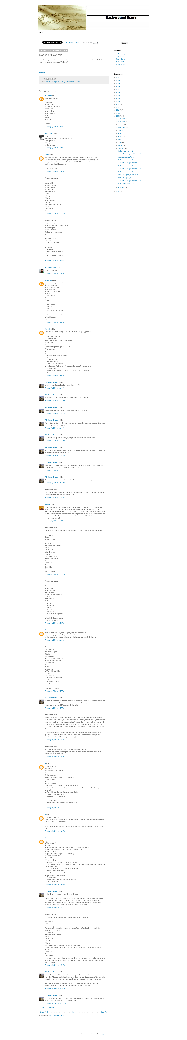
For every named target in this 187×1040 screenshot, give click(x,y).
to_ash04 (48, 95)
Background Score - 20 (126, 172)
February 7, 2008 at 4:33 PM (54, 260)
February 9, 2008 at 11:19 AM (55, 640)
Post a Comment (48, 1008)
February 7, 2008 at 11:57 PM (55, 470)
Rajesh (47, 630)
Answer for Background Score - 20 (129, 169)
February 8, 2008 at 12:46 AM (55, 498)
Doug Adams (120, 59)
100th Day (48, 82)
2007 (118, 191)
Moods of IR (72, 82)
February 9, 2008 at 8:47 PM (54, 708)
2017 (118, 89)
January (121, 187)
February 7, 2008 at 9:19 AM (54, 148)
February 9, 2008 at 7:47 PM (54, 691)
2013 (118, 101)
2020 (118, 80)
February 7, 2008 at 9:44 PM (54, 375)
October (121, 124)
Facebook (69, 42)
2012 (118, 104)
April (119, 142)
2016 (118, 92)
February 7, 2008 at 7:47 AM (54, 127)
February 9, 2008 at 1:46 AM (54, 623)
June (120, 136)
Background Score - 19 (126, 184)
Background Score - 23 (126, 151)
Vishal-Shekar (121, 64)
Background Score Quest (60, 82)
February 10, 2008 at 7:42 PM (55, 908)
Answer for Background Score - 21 (129, 163)
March (120, 145)
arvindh (47, 504)
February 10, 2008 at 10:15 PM (55, 1003)
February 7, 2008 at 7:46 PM (54, 322)
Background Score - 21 (126, 166)
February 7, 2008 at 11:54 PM (55, 428)
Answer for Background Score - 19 (129, 181)
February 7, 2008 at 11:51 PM (55, 388)
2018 (118, 86)
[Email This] (45, 79)
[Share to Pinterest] (55, 79)
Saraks (47, 155)
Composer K (120, 56)
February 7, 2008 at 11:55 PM (55, 441)
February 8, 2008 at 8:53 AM (54, 521)
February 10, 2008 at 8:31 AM (55, 757)
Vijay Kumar (49, 134)
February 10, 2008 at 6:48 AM (55, 740)
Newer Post (44, 1012)
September (122, 128)
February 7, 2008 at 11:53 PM (55, 413)
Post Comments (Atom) (56, 1016)
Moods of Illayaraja (124, 178)
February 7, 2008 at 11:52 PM (55, 401)
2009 (118, 113)
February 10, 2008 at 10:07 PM (55, 988)
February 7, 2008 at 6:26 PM (54, 273)
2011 (118, 107)
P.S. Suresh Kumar (51, 382)
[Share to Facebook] (52, 79)
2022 (118, 77)
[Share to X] (50, 79)
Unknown (48, 280)
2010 (118, 110)
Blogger (102, 1034)
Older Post (104, 1012)
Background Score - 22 (126, 160)
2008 (118, 116)
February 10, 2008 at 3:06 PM (55, 884)
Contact (77, 42)
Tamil (78, 82)
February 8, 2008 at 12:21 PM (55, 574)
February (121, 148)
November (122, 122)
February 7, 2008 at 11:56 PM (55, 455)
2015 (118, 95)
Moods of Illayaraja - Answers (128, 175)
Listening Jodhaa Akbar (126, 157)
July (119, 134)
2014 (118, 98)
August (120, 130)
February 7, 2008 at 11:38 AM (55, 214)
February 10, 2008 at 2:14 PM (55, 808)
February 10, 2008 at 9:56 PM (55, 965)
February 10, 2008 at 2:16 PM (55, 831)
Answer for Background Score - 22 (129, 154)
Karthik (47, 329)
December (122, 119)
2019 (118, 83)
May (119, 139)
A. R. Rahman (120, 62)
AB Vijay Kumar (50, 267)
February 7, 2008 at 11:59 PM (55, 483)
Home (41, 32)
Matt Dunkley (120, 54)
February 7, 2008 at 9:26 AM (54, 171)
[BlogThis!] (47, 79)
